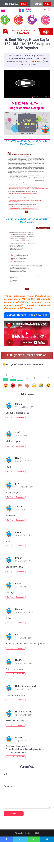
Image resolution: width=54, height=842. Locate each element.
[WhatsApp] (33, 839)
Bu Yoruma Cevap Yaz (15, 417)
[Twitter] (20, 839)
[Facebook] (6, 839)
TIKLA (23, 4)
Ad (5, 774)
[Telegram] (47, 839)
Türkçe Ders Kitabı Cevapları (27, 355)
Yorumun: (8, 786)
